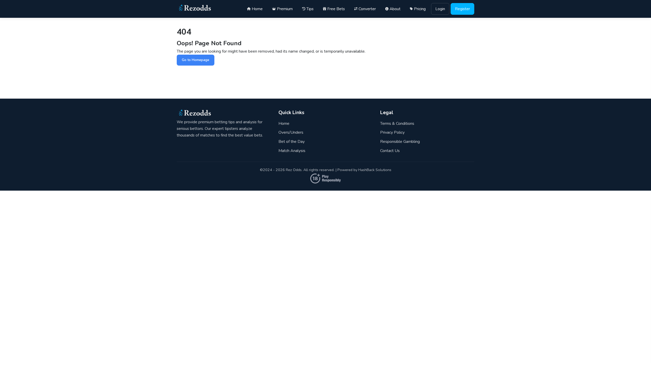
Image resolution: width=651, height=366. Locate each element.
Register (462, 8)
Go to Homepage (195, 59)
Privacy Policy (392, 132)
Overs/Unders (290, 132)
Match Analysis (291, 150)
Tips (310, 8)
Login (440, 8)
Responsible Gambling (400, 141)
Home (257, 8)
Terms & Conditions (397, 123)
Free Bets (336, 8)
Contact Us (390, 150)
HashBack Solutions (374, 169)
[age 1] (325, 182)
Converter (367, 8)
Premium (285, 8)
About (395, 8)
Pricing (420, 8)
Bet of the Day (291, 141)
